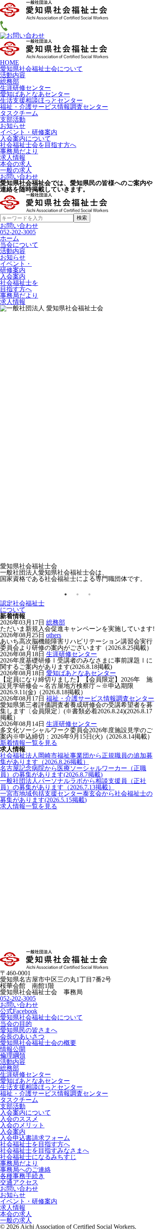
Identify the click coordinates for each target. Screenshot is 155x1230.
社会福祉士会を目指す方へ (38, 144)
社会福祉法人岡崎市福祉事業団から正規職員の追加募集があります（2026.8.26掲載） (76, 758)
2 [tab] (77, 594)
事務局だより (19, 151)
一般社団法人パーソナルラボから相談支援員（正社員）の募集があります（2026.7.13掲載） (73, 784)
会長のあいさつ (22, 1036)
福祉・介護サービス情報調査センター (54, 106)
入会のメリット (22, 1125)
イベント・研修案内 (28, 132)
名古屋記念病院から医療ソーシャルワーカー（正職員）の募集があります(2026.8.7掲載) (73, 771)
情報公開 (12, 1049)
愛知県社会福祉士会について (41, 68)
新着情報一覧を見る (28, 742)
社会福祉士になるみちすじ (38, 1157)
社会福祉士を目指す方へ (35, 1144)
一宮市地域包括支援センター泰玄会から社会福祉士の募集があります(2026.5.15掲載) (76, 796)
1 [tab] (66, 594)
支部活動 (12, 119)
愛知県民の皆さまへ (28, 1030)
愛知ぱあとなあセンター (35, 94)
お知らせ (12, 125)
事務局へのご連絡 (25, 1169)
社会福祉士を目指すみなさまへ (44, 1150)
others (53, 635)
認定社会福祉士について (22, 606)
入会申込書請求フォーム (35, 1138)
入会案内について (25, 138)
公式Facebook (18, 1011)
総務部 (9, 81)
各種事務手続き (22, 1176)
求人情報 (12, 157)
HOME (9, 62)
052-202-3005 (18, 232)
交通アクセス (19, 1182)
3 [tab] (89, 594)
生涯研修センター (25, 87)
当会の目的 (16, 1023)
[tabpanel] (77, 443)
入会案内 (12, 1131)
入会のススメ (19, 1118)
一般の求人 (16, 170)
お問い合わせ (19, 176)
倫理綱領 (12, 1055)
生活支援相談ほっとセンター (41, 100)
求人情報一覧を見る (28, 806)
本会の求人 (16, 163)
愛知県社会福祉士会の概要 (38, 1042)
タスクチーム (19, 113)
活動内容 (12, 75)
